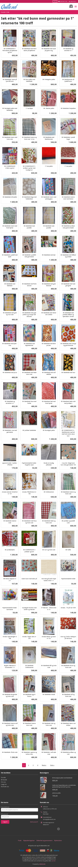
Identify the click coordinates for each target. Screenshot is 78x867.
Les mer (53, 861)
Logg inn (4, 784)
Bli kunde (4, 780)
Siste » (52, 765)
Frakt (19, 840)
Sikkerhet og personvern (44, 840)
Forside (3, 12)
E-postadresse (5, 807)
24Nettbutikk (42, 864)
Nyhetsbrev (58, 840)
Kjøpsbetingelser (29, 840)
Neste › (44, 765)
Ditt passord (4, 814)
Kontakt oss (5, 786)
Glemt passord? (34, 822)
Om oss (3, 782)
